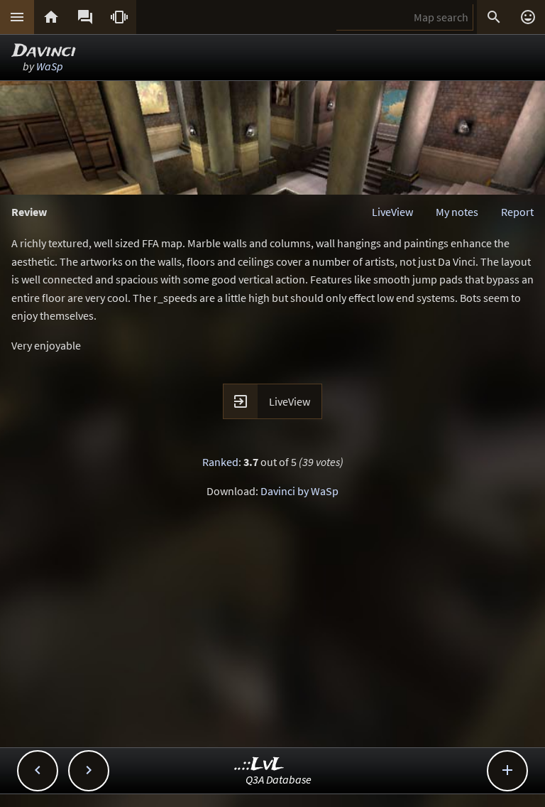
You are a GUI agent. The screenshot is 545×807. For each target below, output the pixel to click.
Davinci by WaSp (299, 491)
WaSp (49, 66)
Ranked (220, 462)
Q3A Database (279, 779)
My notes (457, 212)
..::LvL (259, 764)
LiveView (392, 212)
